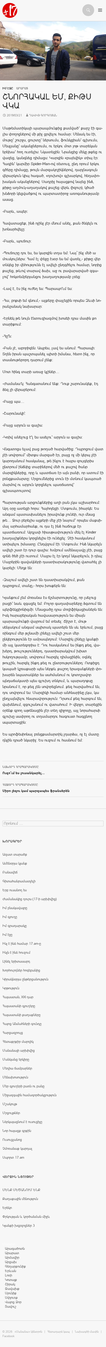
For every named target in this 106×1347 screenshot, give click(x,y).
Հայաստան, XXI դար (17, 997)
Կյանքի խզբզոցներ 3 (18, 1225)
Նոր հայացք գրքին (16, 1131)
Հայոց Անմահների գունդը (21, 1024)
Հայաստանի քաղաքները (21, 1015)
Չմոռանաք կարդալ (17, 1148)
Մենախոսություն (15, 1077)
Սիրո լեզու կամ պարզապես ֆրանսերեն (36, 788)
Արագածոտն (15, 1248)
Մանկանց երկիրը (15, 1059)
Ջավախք (12, 1289)
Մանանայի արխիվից (18, 1050)
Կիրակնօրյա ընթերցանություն (25, 979)
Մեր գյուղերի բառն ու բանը (23, 1086)
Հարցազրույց (12, 1033)
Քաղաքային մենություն (20, 1199)
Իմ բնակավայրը (14, 908)
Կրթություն (10, 988)
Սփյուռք (11, 1297)
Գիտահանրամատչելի (18, 881)
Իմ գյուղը (9, 917)
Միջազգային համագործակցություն (29, 1095)
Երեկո (7, 1208)
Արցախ (11, 1262)
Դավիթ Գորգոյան (43, 115)
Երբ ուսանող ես (14, 890)
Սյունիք (11, 1293)
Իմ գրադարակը (14, 926)
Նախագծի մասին (87, 1331)
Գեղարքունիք (15, 1266)
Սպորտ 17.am (13, 1157)
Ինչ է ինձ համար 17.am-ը (21, 943)
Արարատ (12, 1253)
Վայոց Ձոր (13, 1302)
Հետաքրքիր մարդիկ (18, 1041)
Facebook (8, 1336)
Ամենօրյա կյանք (14, 863)
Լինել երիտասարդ (16, 961)
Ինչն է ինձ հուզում (16, 952)
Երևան (10, 1271)
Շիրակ (10, 1284)
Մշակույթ (9, 1104)
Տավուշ (10, 1306)
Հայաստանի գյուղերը (18, 1006)
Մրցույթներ (11, 1113)
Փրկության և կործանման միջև (26, 1217)
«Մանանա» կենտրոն (28, 1331)
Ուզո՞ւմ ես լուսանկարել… (23, 770)
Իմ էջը (7, 88)
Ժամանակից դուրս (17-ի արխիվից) (29, 899)
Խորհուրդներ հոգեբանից (21, 970)
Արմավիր (12, 1257)
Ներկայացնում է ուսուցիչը (22, 1122)
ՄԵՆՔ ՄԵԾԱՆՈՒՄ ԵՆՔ (21, 1190)
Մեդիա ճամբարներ (17, 1068)
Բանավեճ (10, 872)
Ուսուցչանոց (12, 1140)
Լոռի (8, 1275)
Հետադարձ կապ (58, 1331)
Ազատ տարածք (14, 854)
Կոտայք (11, 1280)
